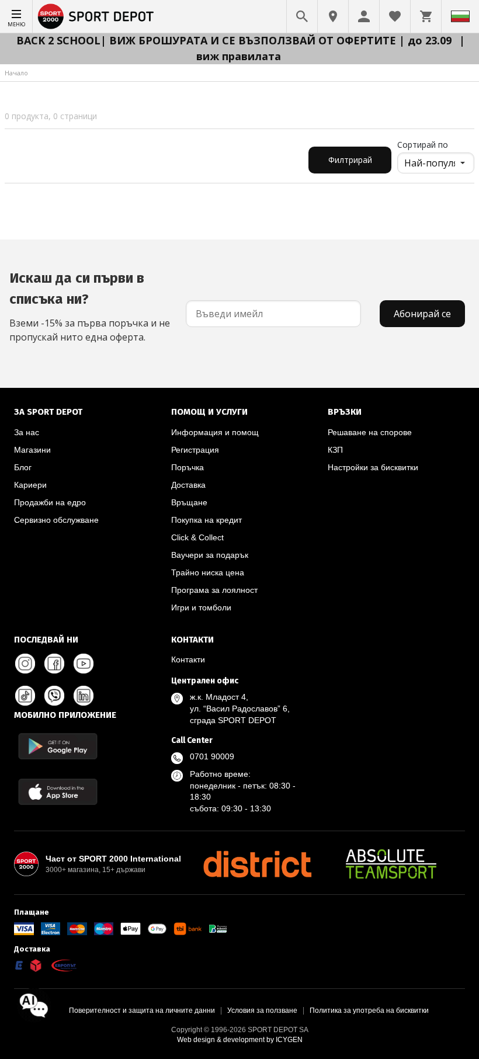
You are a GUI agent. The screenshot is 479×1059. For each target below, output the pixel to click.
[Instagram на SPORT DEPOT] (25, 663)
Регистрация (195, 449)
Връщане (189, 502)
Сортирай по (422, 144)
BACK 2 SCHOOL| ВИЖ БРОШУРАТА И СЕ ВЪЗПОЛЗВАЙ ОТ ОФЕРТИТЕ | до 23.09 (235, 40)
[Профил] (364, 16)
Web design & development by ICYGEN (240, 1040)
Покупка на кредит (206, 520)
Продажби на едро (50, 502)
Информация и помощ (215, 432)
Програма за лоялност (214, 590)
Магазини (32, 449)
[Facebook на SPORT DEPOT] (54, 663)
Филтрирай (350, 159)
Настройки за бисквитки (373, 467)
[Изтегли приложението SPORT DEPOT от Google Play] (58, 746)
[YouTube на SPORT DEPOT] (83, 663)
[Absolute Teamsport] (391, 864)
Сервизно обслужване (56, 520)
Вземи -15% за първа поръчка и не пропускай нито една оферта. (89, 306)
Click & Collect (197, 537)
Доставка (188, 484)
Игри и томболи (201, 607)
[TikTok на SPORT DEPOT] (25, 696)
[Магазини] (333, 16)
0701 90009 (212, 756)
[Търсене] (302, 16)
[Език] (460, 16)
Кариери (30, 484)
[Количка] (426, 16)
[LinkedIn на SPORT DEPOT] (83, 696)
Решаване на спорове (370, 432)
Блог (23, 467)
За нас (26, 432)
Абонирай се (422, 313)
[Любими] (395, 16)
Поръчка (187, 467)
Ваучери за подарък (209, 555)
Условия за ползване (262, 1010)
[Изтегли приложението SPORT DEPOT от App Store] (58, 792)
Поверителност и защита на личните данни (142, 1010)
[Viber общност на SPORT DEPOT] (54, 696)
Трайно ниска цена (207, 572)
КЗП (335, 449)
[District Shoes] (257, 864)
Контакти (188, 659)
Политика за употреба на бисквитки (369, 1010)
